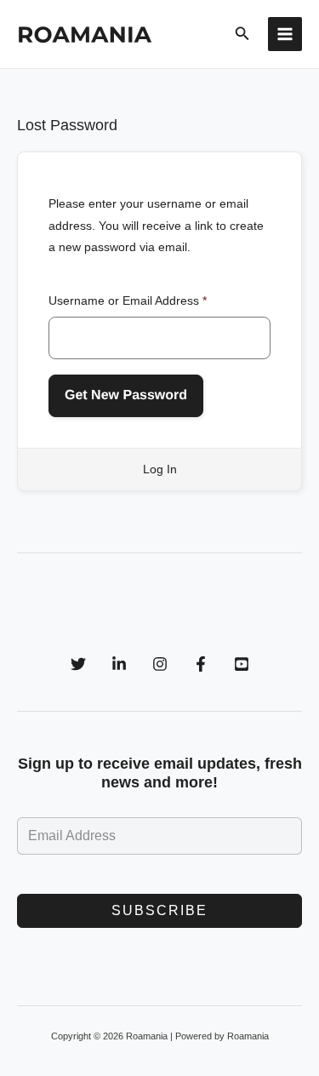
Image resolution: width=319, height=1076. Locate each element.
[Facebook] (200, 664)
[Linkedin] (119, 664)
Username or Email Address (127, 301)
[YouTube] (241, 664)
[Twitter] (78, 664)
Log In (160, 469)
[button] (242, 34)
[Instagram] (160, 664)
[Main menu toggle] (285, 34)
